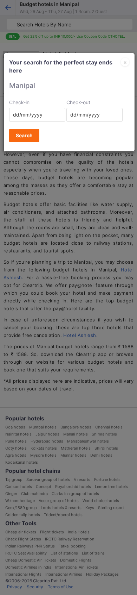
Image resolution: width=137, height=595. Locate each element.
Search (24, 135)
